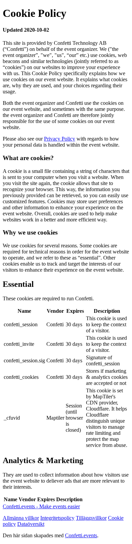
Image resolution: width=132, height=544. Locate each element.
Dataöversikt (30, 524)
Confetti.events (81, 535)
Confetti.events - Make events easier (41, 506)
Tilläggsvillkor (91, 518)
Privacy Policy (59, 139)
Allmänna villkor (21, 518)
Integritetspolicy (57, 518)
